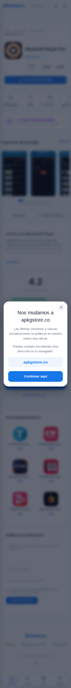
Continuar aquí (35, 376)
